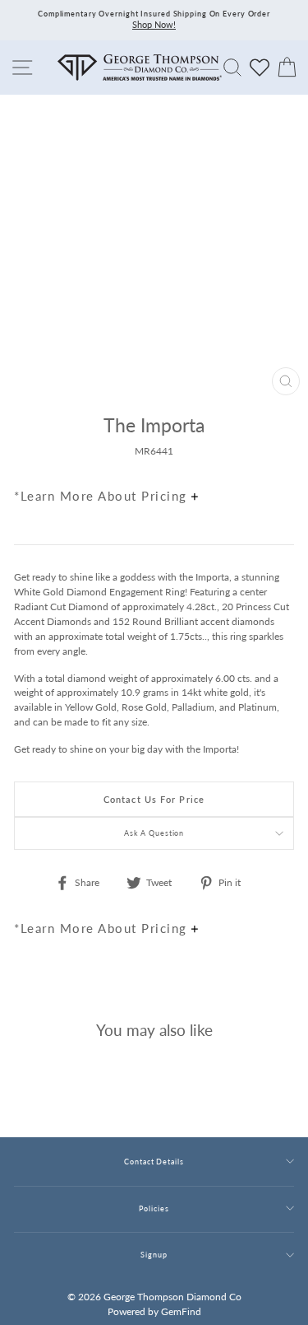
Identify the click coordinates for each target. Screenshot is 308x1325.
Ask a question (154, 832)
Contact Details (153, 1161)
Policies (153, 1208)
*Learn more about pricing (102, 495)
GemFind (181, 1311)
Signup (153, 1254)
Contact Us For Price (154, 799)
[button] (277, 460)
